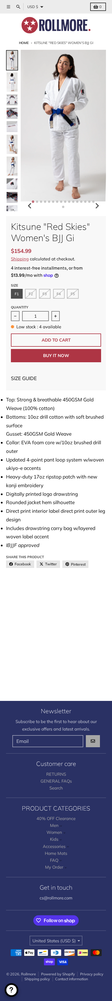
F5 (73, 293)
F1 (17, 293)
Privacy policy (91, 974)
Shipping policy (37, 979)
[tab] (33, 201)
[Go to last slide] (30, 205)
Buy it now (56, 355)
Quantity (19, 307)
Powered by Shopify (58, 974)
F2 (31, 293)
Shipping (20, 259)
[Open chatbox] (11, 990)
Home (24, 43)
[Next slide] (96, 205)
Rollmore (28, 974)
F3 (45, 293)
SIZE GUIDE (24, 378)
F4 (59, 293)
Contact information (71, 979)
